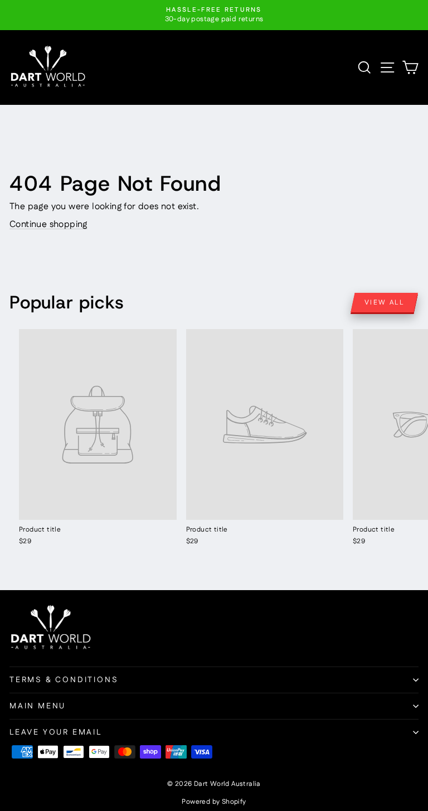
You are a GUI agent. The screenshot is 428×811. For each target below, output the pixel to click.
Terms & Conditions (63, 680)
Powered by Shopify (214, 802)
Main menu (37, 706)
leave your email (55, 732)
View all (384, 302)
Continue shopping (48, 224)
